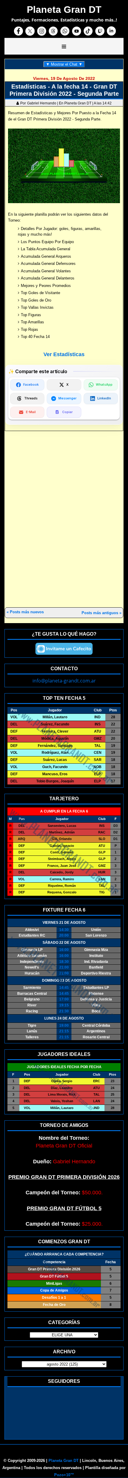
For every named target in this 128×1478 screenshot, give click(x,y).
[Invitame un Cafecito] (64, 649)
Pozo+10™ (64, 1475)
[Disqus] (64, 519)
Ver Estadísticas (64, 354)
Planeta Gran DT (64, 1460)
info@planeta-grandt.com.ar (64, 680)
